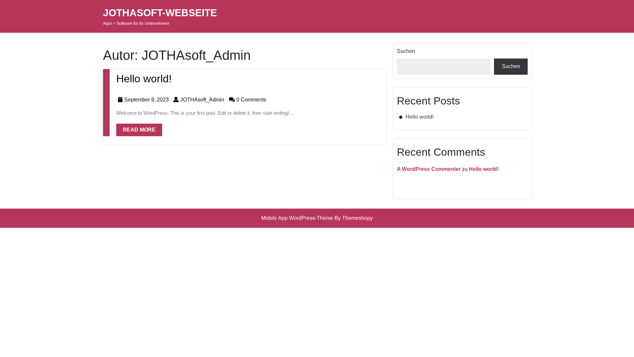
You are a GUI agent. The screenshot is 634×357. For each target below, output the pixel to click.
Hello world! (144, 79)
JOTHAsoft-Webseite (160, 12)
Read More (136, 128)
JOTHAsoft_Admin (202, 99)
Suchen (406, 51)
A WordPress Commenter (429, 169)
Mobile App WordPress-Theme (297, 218)
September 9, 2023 (146, 99)
